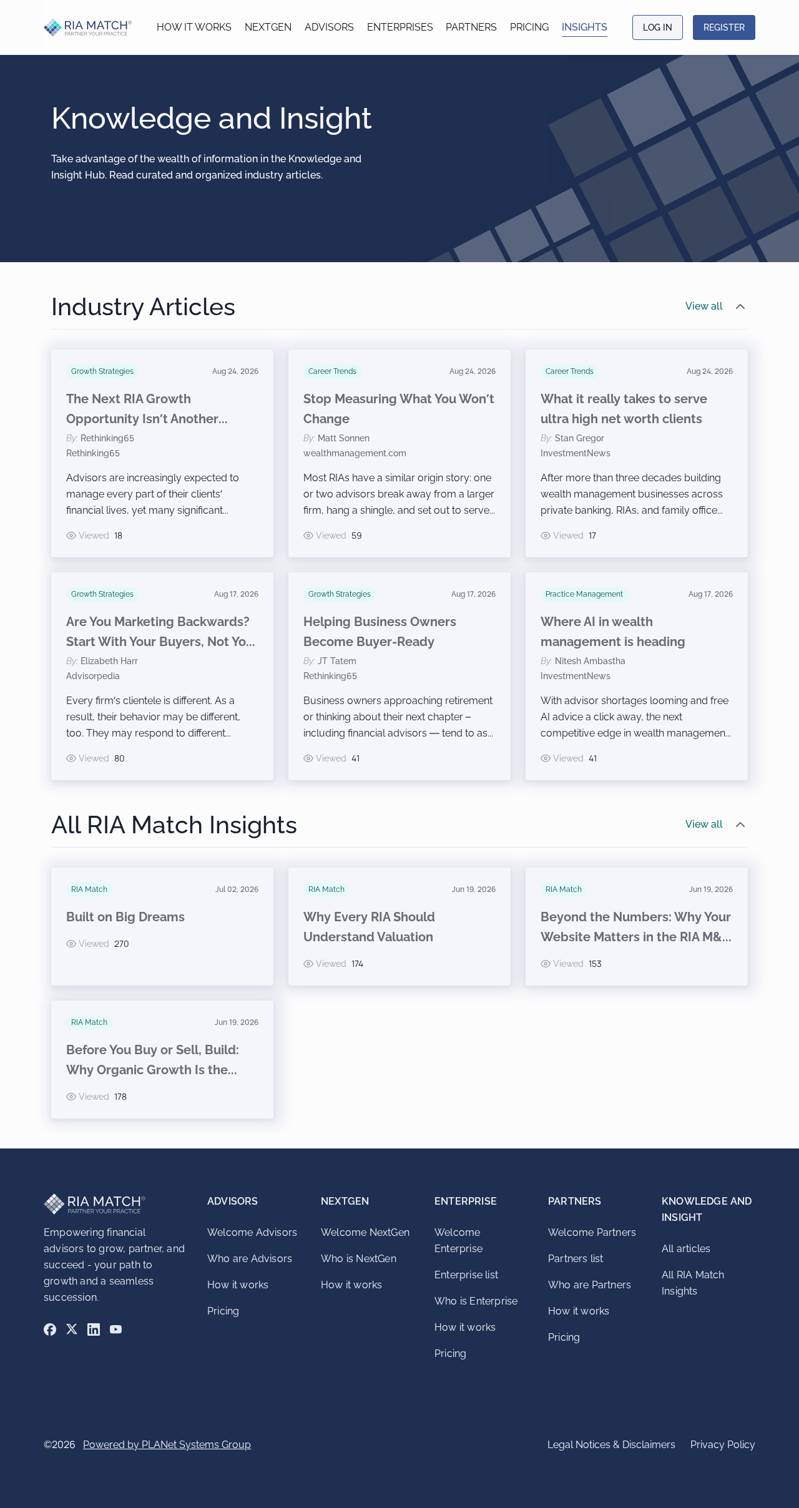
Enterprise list (466, 1275)
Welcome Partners (592, 1232)
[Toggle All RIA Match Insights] (740, 824)
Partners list (576, 1259)
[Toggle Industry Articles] (740, 306)
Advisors (329, 27)
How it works (194, 27)
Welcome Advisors (252, 1232)
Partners (471, 27)
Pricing (529, 27)
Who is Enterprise (475, 1301)
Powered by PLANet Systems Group (167, 1445)
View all (704, 306)
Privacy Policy (722, 1445)
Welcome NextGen (365, 1232)
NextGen (268, 27)
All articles (686, 1249)
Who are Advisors (249, 1259)
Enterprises (400, 27)
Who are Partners (589, 1285)
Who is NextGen (358, 1259)
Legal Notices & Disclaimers (611, 1445)
